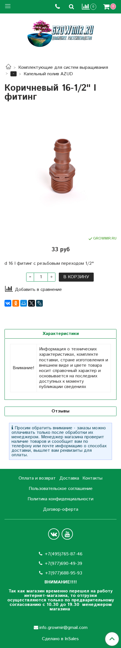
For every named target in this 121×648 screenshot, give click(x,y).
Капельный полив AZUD (48, 74)
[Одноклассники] (15, 303)
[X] (31, 303)
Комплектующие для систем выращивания (63, 67)
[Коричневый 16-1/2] (60, 168)
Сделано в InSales (60, 639)
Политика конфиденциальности (60, 499)
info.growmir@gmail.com (63, 627)
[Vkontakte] (53, 534)
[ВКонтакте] (8, 303)
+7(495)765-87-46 (63, 554)
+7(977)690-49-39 (63, 563)
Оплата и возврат (37, 478)
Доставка (69, 478)
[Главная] (8, 67)
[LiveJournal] (39, 303)
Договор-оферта (60, 509)
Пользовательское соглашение (61, 488)
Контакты (92, 478)
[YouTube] (67, 534)
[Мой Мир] (23, 303)
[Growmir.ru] (60, 33)
